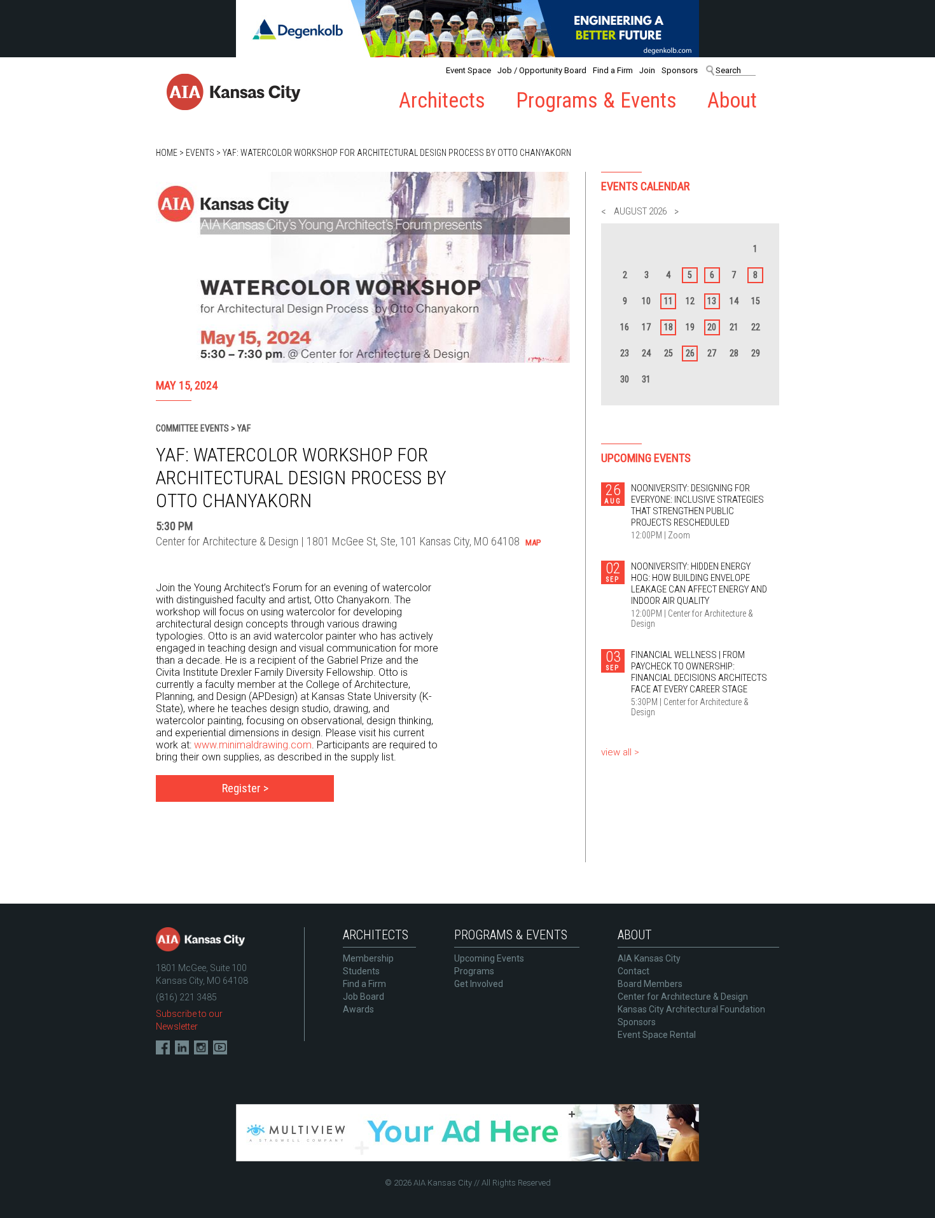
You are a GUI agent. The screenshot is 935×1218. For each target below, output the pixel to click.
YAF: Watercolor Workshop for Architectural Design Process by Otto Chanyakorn (397, 153)
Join (647, 70)
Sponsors (679, 70)
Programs (474, 971)
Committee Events (192, 428)
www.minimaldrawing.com (253, 745)
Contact (633, 971)
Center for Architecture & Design (683, 996)
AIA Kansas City (649, 958)
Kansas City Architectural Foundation (691, 1009)
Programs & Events (596, 100)
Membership (368, 958)
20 (711, 327)
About (732, 100)
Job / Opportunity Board (541, 70)
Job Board (363, 996)
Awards (358, 1009)
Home (166, 153)
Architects (442, 100)
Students (361, 971)
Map (533, 542)
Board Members (650, 984)
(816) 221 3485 (186, 997)
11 (668, 301)
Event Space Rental (657, 1035)
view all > (620, 752)
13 (711, 301)
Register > (245, 788)
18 (668, 327)
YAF (244, 428)
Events (200, 153)
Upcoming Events (489, 958)
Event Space (468, 70)
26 (690, 353)
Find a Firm (613, 70)
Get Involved (478, 984)
